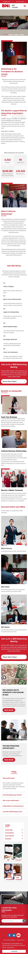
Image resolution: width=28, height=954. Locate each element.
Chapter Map (8, 830)
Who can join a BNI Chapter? (11, 800)
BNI (8, 860)
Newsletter (8, 839)
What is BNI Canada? (9, 778)
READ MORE (8, 710)
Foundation (9, 879)
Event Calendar (9, 836)
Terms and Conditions (9, 940)
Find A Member (9, 833)
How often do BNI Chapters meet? (12, 811)
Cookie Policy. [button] (10, 947)
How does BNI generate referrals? (12, 795)
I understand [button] (14, 951)
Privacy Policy (20, 940)
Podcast (18, 860)
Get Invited (4, 28)
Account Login (20, 1)
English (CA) (6, 1)
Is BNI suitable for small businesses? (13, 806)
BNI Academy (18, 878)
